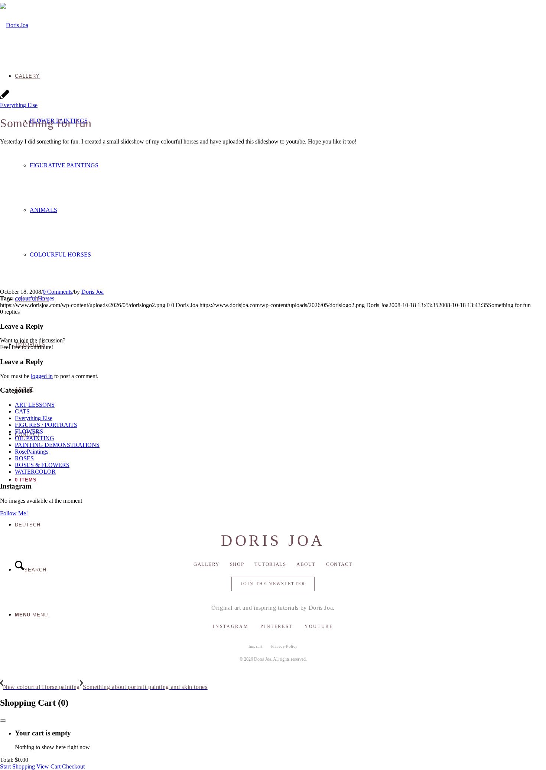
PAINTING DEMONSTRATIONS (57, 445)
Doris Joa (92, 292)
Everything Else (19, 105)
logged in (42, 376)
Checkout (73, 766)
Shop (237, 564)
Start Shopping (17, 766)
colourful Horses (34, 298)
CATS (22, 411)
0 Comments (57, 292)
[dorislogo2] (14, 25)
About (306, 564)
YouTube (319, 626)
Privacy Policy (284, 646)
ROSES (24, 458)
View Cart (48, 766)
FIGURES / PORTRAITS (46, 425)
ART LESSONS (35, 405)
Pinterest (276, 626)
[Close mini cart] (3, 720)
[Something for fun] (4, 98)
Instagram (230, 626)
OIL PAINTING (34, 438)
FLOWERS (29, 431)
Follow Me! (14, 513)
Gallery (207, 564)
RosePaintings (31, 451)
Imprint (255, 646)
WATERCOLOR (35, 471)
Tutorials (270, 564)
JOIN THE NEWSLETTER (273, 583)
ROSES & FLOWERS (42, 465)
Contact (339, 564)
